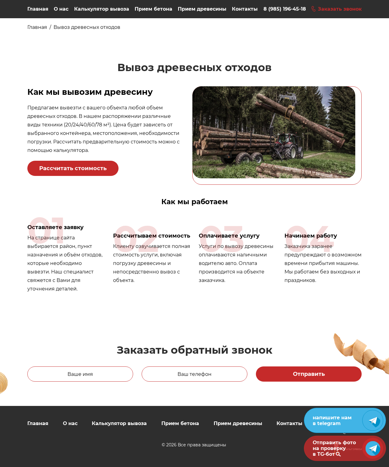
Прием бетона (153, 9)
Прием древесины (202, 9)
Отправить (309, 374)
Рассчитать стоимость (73, 168)
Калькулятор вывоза (101, 9)
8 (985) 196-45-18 (284, 9)
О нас (61, 9)
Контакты (245, 9)
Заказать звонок (340, 9)
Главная (37, 9)
